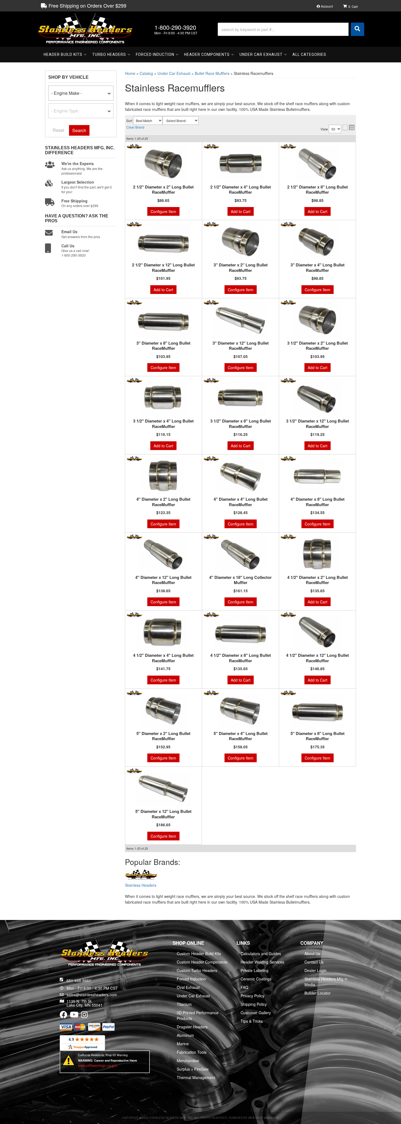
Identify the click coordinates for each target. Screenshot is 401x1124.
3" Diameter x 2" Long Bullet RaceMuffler (241, 267)
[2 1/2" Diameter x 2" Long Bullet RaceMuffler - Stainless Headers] (134, 146)
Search (79, 130)
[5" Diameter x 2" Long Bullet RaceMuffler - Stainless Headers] (134, 692)
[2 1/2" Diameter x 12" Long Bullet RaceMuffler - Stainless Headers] (134, 224)
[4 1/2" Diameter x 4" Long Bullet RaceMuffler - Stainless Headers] (134, 614)
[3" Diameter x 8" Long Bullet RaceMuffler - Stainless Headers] (134, 302)
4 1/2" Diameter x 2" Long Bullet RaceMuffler (317, 580)
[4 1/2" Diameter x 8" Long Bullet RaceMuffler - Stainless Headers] (211, 614)
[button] (291, 29)
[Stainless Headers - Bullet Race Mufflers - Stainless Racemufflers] (141, 875)
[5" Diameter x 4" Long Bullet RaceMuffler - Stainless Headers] (211, 692)
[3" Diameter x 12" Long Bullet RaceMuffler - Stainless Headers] (211, 302)
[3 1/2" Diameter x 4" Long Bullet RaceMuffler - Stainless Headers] (134, 380)
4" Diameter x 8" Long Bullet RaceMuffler (318, 502)
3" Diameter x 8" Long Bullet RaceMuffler (163, 346)
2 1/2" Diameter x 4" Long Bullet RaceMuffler (240, 189)
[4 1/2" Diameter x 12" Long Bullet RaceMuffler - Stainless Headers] (288, 614)
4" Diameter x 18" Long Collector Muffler (240, 580)
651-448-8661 (79, 980)
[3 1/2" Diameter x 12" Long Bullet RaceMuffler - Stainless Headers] (288, 380)
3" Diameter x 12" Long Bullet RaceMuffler (241, 346)
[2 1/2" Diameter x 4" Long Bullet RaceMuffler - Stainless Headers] (211, 146)
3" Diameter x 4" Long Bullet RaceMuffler (318, 267)
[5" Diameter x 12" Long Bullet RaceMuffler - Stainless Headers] (134, 770)
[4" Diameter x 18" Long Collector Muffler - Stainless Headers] (211, 536)
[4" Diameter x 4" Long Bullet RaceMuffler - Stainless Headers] (211, 458)
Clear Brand (135, 127)
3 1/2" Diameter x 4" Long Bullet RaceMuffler (163, 423)
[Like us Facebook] (63, 1016)
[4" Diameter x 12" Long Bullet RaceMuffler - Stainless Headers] (134, 536)
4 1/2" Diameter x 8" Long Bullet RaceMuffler (240, 658)
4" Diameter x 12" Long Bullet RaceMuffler (163, 580)
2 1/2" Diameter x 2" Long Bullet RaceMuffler (163, 189)
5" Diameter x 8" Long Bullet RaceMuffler (318, 736)
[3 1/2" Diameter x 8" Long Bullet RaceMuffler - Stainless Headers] (211, 380)
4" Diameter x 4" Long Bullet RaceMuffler (241, 502)
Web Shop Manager (263, 1118)
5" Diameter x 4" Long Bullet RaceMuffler (241, 736)
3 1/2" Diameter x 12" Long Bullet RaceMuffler (317, 423)
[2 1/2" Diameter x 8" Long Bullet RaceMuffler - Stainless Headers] (288, 146)
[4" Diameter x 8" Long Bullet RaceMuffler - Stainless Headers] (288, 458)
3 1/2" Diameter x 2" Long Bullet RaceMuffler (317, 346)
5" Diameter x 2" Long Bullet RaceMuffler (163, 736)
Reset (58, 130)
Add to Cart (240, 211)
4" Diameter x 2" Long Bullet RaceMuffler (163, 502)
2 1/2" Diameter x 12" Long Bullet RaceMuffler (163, 267)
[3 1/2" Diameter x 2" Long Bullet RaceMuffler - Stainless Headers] (288, 302)
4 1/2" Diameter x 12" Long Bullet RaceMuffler (317, 658)
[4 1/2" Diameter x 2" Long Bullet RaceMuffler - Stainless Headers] (288, 536)
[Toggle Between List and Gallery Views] (349, 127)
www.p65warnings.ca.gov (98, 1065)
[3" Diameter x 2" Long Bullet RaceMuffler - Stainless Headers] (211, 224)
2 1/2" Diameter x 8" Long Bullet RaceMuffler (317, 189)
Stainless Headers (140, 885)
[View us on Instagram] (84, 1016)
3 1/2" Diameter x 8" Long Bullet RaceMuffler (240, 423)
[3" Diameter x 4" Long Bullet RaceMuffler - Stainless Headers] (288, 224)
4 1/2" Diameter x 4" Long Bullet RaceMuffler (163, 658)
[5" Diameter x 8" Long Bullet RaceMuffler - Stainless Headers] (288, 692)
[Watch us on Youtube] (74, 1016)
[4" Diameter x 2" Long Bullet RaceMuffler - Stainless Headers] (134, 458)
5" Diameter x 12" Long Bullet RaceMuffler (163, 814)
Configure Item (163, 211)
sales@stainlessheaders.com (92, 995)
